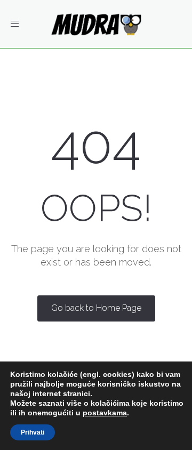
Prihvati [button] (32, 432)
